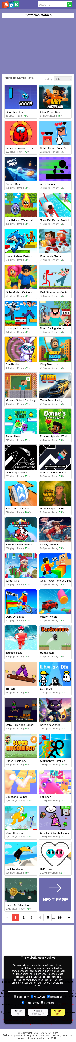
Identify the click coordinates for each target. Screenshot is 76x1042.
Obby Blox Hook (49, 364)
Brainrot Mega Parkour (19, 256)
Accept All (57, 1012)
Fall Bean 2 (46, 796)
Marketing (56, 997)
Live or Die (46, 688)
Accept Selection (38, 1012)
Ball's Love (46, 868)
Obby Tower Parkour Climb (55, 580)
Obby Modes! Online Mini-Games (25, 292)
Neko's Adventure (50, 724)
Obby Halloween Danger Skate (24, 724)
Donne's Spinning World (54, 436)
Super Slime (13, 436)
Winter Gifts (12, 580)
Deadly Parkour (49, 544)
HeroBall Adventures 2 (19, 544)
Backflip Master (15, 868)
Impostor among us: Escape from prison (29, 148)
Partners (49, 1003)
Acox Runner (47, 184)
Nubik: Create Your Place (54, 148)
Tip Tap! (10, 688)
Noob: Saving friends (52, 328)
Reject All (18, 1012)
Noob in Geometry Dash (54, 472)
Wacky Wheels (48, 616)
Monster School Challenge (21, 400)
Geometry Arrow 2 (16, 472)
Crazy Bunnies (14, 832)
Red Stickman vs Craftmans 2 (57, 292)
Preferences (32, 1003)
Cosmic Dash (13, 184)
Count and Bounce (16, 796)
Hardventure (47, 652)
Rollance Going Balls (18, 508)
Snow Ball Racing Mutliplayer (57, 220)
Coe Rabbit (12, 364)
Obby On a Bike (15, 616)
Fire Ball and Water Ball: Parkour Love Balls (31, 220)
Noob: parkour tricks (17, 328)
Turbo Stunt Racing (51, 400)
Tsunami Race (14, 652)
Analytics (39, 997)
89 (60, 917)
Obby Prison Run (50, 112)
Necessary (23, 997)
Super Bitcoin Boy (16, 760)
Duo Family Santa (50, 256)
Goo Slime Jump (15, 112)
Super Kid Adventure (18, 905)
